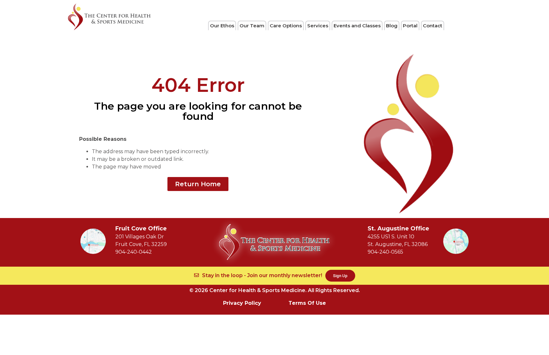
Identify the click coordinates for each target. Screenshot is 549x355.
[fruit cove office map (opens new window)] (93, 241)
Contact (432, 26)
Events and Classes (357, 26)
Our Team (252, 26)
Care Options (286, 26)
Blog (391, 26)
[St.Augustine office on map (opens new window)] (456, 241)
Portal (410, 26)
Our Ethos (222, 26)
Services (317, 26)
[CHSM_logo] (109, 16)
